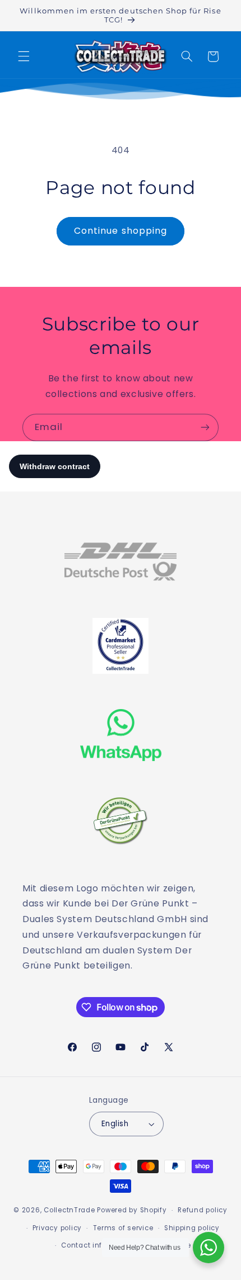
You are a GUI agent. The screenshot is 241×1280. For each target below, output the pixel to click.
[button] (23, 56)
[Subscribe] (205, 427)
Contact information (98, 1245)
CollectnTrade (69, 1210)
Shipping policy (192, 1228)
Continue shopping (120, 230)
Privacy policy (57, 1228)
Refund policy (203, 1210)
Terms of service (123, 1228)
